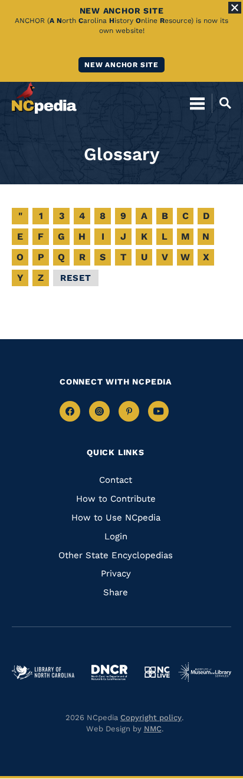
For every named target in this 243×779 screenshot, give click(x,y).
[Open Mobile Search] (221, 103)
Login (115, 536)
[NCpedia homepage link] (44, 97)
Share (115, 592)
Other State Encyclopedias (115, 555)
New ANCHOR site (121, 65)
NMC (153, 728)
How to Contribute (116, 498)
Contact (115, 480)
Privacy (116, 573)
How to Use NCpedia (115, 517)
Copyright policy (151, 717)
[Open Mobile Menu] (197, 103)
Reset (75, 278)
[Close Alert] (234, 8)
